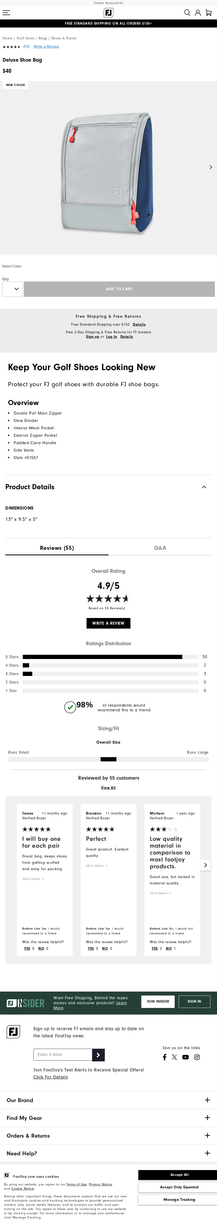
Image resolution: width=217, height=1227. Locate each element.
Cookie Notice (22, 1188)
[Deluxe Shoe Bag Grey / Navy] (108, 172)
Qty (5, 279)
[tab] (208, 13)
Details (139, 324)
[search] (187, 12)
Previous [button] (6, 167)
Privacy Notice (100, 1184)
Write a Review (46, 46)
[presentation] (56, 546)
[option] (108, 172)
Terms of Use (76, 1184)
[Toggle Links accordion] (108, 1100)
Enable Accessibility (108, 3)
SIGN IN (194, 1001)
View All (108, 788)
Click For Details (50, 1077)
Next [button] (211, 167)
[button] (6, 12)
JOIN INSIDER (158, 1001)
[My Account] (198, 12)
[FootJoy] (108, 12)
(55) (26, 46)
